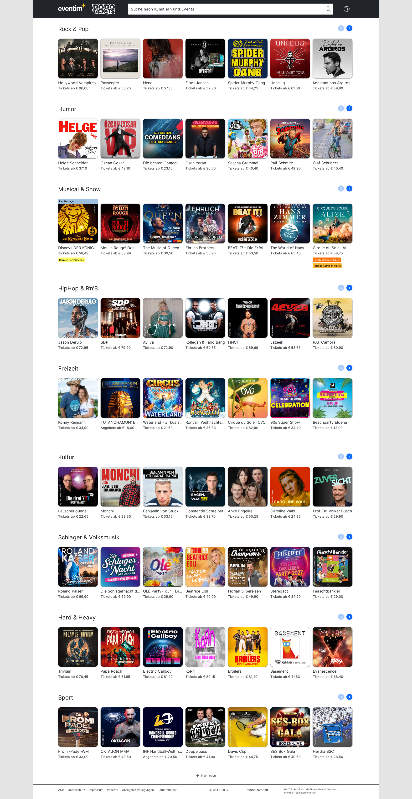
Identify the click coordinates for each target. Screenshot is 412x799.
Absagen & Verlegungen (138, 790)
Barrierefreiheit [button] (167, 790)
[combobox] (226, 9)
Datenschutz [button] (76, 790)
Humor (67, 109)
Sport (65, 697)
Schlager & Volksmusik (88, 537)
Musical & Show (79, 189)
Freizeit (68, 368)
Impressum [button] (96, 790)
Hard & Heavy (77, 617)
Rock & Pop (73, 29)
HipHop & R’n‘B (78, 288)
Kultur (66, 457)
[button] (349, 28)
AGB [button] (61, 790)
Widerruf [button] (112, 790)
